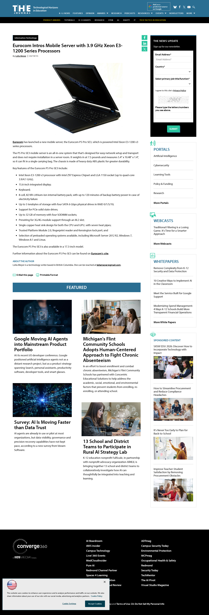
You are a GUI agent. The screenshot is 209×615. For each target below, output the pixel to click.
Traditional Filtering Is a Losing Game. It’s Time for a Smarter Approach (171, 230)
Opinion (90, 13)
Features (78, 13)
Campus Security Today (155, 546)
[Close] (104, 581)
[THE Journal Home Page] (35, 9)
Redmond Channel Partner (101, 570)
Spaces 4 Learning (97, 575)
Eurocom (18, 142)
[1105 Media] (31, 574)
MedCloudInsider (96, 560)
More (189, 13)
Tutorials (69, 20)
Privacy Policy (179, 90)
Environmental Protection (156, 550)
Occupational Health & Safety (158, 560)
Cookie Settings (69, 603)
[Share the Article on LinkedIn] (144, 43)
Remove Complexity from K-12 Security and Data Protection (171, 269)
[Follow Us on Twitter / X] (184, 7)
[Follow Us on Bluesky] (175, 7)
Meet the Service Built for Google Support (172, 294)
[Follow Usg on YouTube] (188, 7)
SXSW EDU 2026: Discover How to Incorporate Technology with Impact (173, 350)
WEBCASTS (163, 220)
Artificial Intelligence (165, 156)
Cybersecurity (161, 165)
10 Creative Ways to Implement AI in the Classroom (173, 282)
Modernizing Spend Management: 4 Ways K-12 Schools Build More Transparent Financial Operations (173, 309)
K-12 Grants (85, 20)
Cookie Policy (96, 596)
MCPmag (146, 555)
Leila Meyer (20, 55)
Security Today (149, 570)
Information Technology (26, 37)
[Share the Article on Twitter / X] (144, 49)
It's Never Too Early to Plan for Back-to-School (171, 432)
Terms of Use (123, 603)
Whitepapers (166, 261)
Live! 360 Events (95, 555)
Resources (144, 13)
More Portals (161, 203)
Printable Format (49, 274)
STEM (110, 20)
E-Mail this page (25, 274)
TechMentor (148, 575)
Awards (101, 13)
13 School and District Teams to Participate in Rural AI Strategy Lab (107, 446)
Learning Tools (162, 174)
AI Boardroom (94, 541)
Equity (126, 20)
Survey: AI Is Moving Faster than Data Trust (42, 424)
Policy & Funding (163, 184)
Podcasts (130, 13)
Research (116, 13)
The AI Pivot (148, 580)
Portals (162, 149)
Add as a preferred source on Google (160, 6)
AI (118, 20)
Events (160, 13)
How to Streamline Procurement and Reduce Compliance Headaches (172, 392)
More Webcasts (163, 243)
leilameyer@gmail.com (109, 264)
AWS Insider (93, 546)
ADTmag (146, 541)
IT (135, 20)
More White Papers (165, 322)
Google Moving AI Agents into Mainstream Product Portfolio (41, 344)
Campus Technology (98, 550)
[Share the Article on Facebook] (144, 37)
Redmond (147, 565)
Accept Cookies (95, 603)
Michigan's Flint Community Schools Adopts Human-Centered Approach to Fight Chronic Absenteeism (110, 349)
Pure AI (90, 565)
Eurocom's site (99, 253)
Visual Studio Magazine (155, 585)
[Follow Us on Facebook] (179, 6)
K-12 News (64, 13)
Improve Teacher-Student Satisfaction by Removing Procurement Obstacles (168, 472)
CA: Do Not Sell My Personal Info (147, 603)
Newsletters (176, 13)
